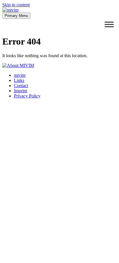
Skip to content (16, 4)
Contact (21, 85)
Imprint (20, 90)
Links (19, 80)
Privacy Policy (27, 95)
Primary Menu (16, 16)
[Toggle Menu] (109, 24)
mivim (19, 75)
